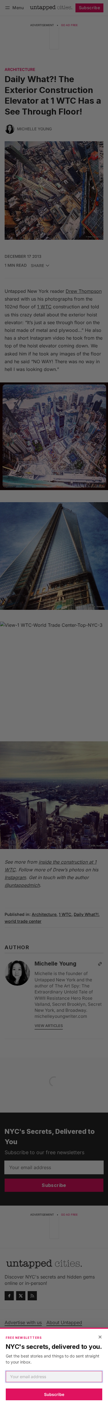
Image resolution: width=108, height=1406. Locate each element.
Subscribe (54, 1394)
